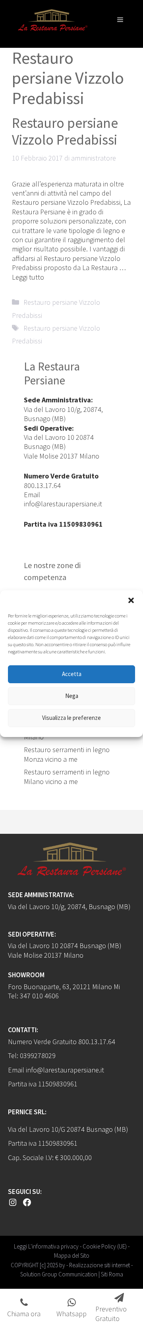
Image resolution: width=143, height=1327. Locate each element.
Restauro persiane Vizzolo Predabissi (65, 131)
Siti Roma (112, 1274)
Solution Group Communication (58, 1274)
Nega (71, 696)
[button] (131, 600)
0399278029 (38, 1055)
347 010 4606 (39, 995)
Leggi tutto (28, 277)
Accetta (71, 674)
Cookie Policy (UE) (105, 1246)
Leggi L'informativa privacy (46, 1246)
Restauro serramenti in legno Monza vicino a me (67, 754)
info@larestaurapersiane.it (63, 503)
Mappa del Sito (71, 1255)
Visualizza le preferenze (71, 717)
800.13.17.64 (42, 485)
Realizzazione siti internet (99, 1265)
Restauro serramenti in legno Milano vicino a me (67, 776)
